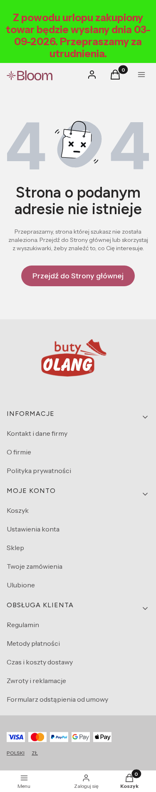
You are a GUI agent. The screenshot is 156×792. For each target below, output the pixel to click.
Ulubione (21, 585)
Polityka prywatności (39, 470)
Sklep (15, 547)
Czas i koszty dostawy (40, 662)
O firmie (19, 452)
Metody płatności (33, 643)
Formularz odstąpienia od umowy (57, 699)
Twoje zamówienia (34, 566)
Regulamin (23, 625)
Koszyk (18, 510)
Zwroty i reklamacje (36, 680)
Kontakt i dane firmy (37, 433)
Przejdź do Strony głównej (78, 275)
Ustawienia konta (33, 529)
